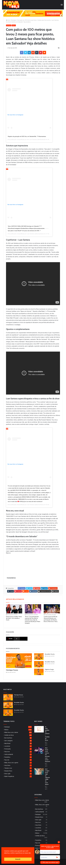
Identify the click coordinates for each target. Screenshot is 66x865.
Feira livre (7, 751)
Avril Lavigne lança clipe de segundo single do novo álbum (47, 776)
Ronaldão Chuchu (50, 654)
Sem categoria (8, 740)
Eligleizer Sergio (49, 669)
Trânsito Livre (8, 768)
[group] (33, 13)
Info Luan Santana (32, 139)
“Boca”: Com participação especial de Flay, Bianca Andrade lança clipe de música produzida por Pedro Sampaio (32, 620)
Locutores (7, 746)
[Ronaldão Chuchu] (39, 656)
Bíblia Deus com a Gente (11, 732)
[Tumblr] (36, 52)
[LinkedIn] (29, 52)
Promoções (7, 749)
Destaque (13, 20)
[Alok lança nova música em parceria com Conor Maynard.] (39, 750)
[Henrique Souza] (8, 697)
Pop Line (6, 760)
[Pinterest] (40, 52)
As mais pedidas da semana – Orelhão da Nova (47, 733)
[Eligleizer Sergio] (39, 672)
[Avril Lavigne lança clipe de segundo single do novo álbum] (39, 771)
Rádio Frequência (9, 776)
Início (8, 20)
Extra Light (7, 773)
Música (13, 25)
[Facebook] (21, 52)
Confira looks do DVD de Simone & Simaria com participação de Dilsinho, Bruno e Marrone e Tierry (50, 619)
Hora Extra (7, 765)
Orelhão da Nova (9, 735)
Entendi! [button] (17, 859)
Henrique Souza (12, 670)
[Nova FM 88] (11, 5)
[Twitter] (25, 52)
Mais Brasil (7, 743)
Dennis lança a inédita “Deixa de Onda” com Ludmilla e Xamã (14, 618)
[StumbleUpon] (33, 52)
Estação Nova (8, 771)
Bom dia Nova (8, 738)
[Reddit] (44, 52)
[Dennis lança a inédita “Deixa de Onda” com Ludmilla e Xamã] (14, 608)
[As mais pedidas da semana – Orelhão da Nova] (39, 729)
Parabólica (7, 757)
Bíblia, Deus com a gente (11, 762)
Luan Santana (30, 233)
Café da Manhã (8, 754)
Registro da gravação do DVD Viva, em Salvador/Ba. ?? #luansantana (27, 136)
